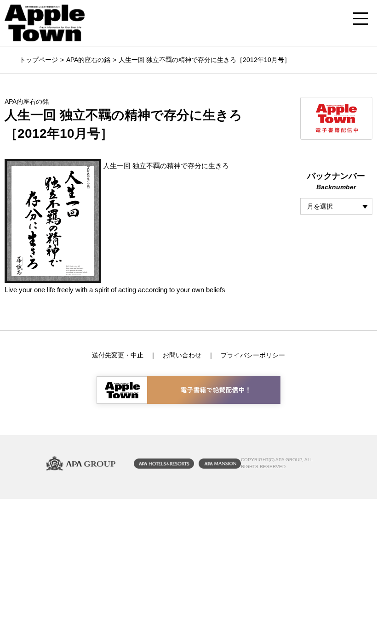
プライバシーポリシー (253, 355)
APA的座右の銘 (88, 59)
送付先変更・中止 (117, 355)
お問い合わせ (182, 355)
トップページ (38, 59)
